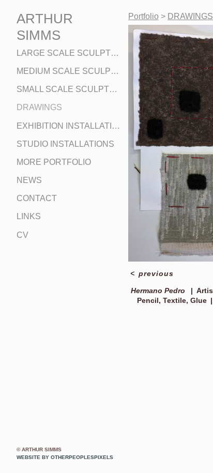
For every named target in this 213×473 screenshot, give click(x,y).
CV (22, 235)
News (29, 180)
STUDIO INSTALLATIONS (65, 144)
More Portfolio (54, 162)
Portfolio (143, 16)
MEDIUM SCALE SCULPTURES (68, 71)
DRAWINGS (39, 107)
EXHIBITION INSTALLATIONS (68, 125)
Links (29, 216)
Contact (37, 198)
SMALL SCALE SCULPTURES (68, 89)
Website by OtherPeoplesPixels (65, 457)
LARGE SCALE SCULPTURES (68, 53)
